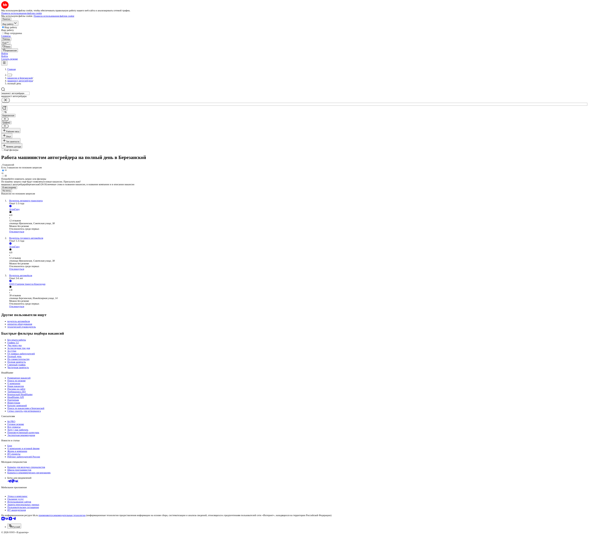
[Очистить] (5, 100)
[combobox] (15, 93)
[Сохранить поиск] (4, 108)
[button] (4, 53)
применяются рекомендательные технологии (62, 515)
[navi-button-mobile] (4, 62)
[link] (6, 46)
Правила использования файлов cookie (54, 16)
